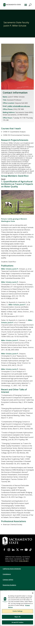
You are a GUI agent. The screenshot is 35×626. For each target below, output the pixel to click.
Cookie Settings (17, 611)
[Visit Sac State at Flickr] (22, 550)
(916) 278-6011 (24, 561)
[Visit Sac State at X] (17, 550)
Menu (27, 4)
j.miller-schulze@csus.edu (17, 106)
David (3, 179)
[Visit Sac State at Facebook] (4, 550)
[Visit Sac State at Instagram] (9, 550)
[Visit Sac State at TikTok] (30, 550)
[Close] (33, 593)
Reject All (17, 617)
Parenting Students (9, 585)
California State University (12, 569)
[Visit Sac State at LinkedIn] (13, 550)
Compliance (7, 574)
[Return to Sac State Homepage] (12, 5)
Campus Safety (8, 580)
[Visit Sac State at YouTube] (26, 550)
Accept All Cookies (17, 622)
